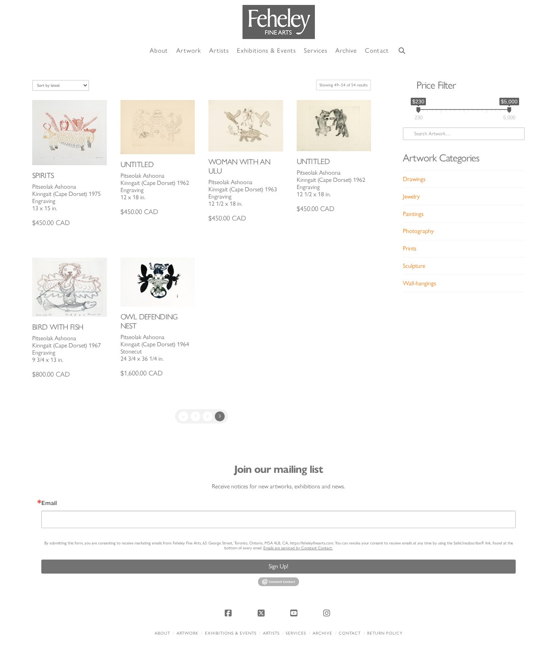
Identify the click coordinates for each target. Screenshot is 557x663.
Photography (418, 231)
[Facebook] (229, 613)
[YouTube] (295, 613)
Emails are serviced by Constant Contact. (298, 548)
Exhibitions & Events (231, 633)
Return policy (384, 633)
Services (296, 633)
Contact (350, 633)
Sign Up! (278, 566)
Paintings (413, 213)
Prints (409, 248)
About (162, 633)
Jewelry (411, 196)
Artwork (188, 633)
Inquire (69, 132)
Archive (322, 633)
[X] (262, 613)
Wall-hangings (419, 283)
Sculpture (414, 265)
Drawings (414, 179)
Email (49, 503)
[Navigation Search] (402, 51)
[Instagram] (328, 613)
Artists (271, 633)
